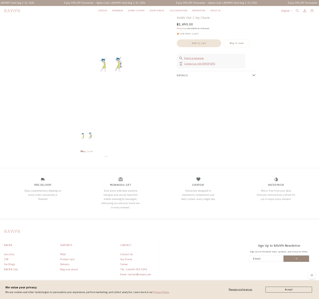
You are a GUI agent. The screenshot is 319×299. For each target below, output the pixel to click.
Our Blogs (9, 264)
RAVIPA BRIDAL (157, 10)
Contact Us (126, 254)
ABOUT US (215, 10)
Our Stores (126, 259)
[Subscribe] (296, 258)
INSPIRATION (198, 10)
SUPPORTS (66, 245)
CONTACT (125, 245)
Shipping (181, 28)
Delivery (65, 264)
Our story (9, 254)
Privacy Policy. (161, 292)
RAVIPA (8, 245)
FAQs (63, 254)
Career (124, 264)
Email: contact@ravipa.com (135, 274)
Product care (67, 259)
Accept (289, 289)
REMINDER (117, 10)
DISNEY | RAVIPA (136, 10)
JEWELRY (102, 10)
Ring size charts (69, 269)
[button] (297, 10)
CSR (6, 259)
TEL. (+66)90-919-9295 (133, 269)
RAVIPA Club (11, 269)
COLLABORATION (178, 10)
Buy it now (237, 43)
